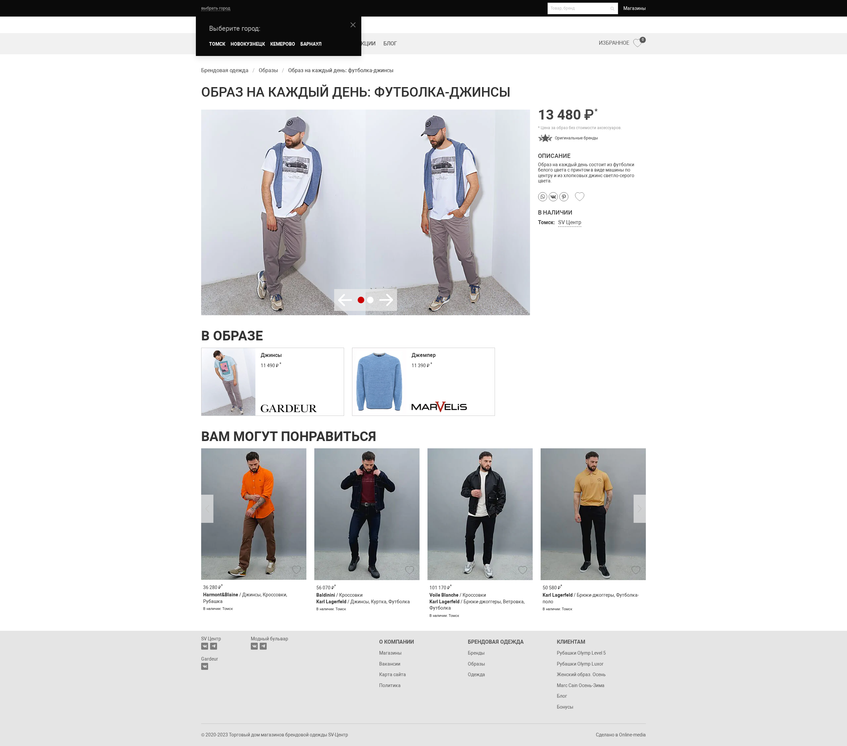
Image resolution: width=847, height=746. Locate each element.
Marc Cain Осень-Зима (580, 685)
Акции (367, 43)
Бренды (476, 653)
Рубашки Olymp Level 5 (581, 653)
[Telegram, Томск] (213, 646)
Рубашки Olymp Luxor (580, 664)
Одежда (476, 674)
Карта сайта (392, 674)
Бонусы (565, 707)
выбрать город (215, 8)
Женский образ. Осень (581, 674)
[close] (353, 24)
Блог (390, 43)
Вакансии (389, 664)
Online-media (632, 734)
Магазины (634, 8)
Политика (390, 685)
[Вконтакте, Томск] (204, 646)
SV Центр (569, 222)
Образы (476, 664)
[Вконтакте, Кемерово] (204, 666)
